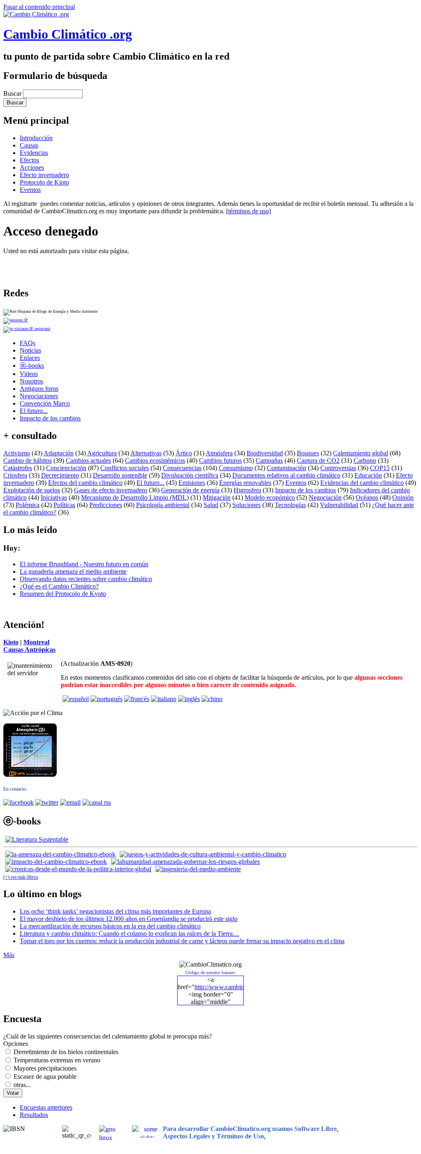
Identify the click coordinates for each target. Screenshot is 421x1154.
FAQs (27, 342)
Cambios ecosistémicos (155, 460)
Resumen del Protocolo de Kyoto (63, 593)
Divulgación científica (189, 475)
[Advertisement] (99, 267)
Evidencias (34, 152)
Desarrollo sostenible (120, 475)
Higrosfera (247, 490)
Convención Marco (45, 403)
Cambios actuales (88, 460)
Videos (29, 373)
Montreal (36, 642)
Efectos (29, 160)
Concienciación (66, 467)
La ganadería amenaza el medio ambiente (73, 571)
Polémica (27, 504)
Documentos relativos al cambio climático (286, 475)
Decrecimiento (60, 475)
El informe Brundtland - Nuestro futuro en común (84, 564)
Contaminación (286, 467)
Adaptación (59, 453)
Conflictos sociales (124, 467)
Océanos (367, 497)
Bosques (308, 453)
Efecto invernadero (44, 174)
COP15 (380, 467)
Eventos (30, 189)
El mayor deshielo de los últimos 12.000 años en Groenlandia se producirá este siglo (129, 918)
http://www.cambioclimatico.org (236, 986)
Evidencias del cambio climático (362, 482)
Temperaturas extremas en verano (57, 1060)
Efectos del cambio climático (85, 482)
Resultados (34, 1114)
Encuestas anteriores (46, 1107)
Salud (211, 504)
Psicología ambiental (163, 504)
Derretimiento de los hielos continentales (66, 1051)
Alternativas (146, 453)
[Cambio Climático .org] (36, 14)
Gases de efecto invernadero (110, 490)
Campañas (269, 460)
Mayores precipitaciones (45, 1068)
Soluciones (246, 504)
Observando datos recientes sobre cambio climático (86, 578)
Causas (29, 145)
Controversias (338, 467)
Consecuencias (182, 467)
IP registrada (39, 328)
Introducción (36, 137)
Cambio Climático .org (67, 34)
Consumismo (236, 467)
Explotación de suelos (31, 490)
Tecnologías (290, 504)
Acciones (32, 167)
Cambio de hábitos (27, 460)
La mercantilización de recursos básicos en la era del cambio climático (110, 926)
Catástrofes (17, 467)
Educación (368, 475)
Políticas (64, 504)
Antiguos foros (39, 388)
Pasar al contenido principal (39, 6)
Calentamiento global (360, 453)
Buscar (13, 93)
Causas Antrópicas (29, 649)
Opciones (15, 1043)
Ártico (184, 453)
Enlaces (30, 357)
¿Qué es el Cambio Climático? (59, 586)
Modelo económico (270, 497)
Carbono (365, 460)
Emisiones (191, 482)
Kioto (11, 642)
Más (8, 954)
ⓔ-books (32, 365)
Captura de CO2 (318, 460)
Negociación (325, 497)
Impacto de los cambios (50, 418)
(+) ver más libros (20, 877)
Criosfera (15, 475)
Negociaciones (39, 395)
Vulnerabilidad (339, 504)
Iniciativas (54, 497)
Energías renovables (245, 482)
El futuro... (34, 410)
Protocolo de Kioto (44, 182)
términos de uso (248, 211)
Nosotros (31, 381)
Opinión (403, 497)
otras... (22, 1084)
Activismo (16, 453)
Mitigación (217, 497)
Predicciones (105, 504)
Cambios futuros (220, 460)
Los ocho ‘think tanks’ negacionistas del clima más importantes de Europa (115, 911)
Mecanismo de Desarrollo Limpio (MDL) (135, 497)
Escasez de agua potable (45, 1076)
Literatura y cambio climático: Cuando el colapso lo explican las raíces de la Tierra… (129, 933)
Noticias (30, 350)
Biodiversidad (265, 453)
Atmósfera (219, 453)
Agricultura (102, 453)
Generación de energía (190, 490)
